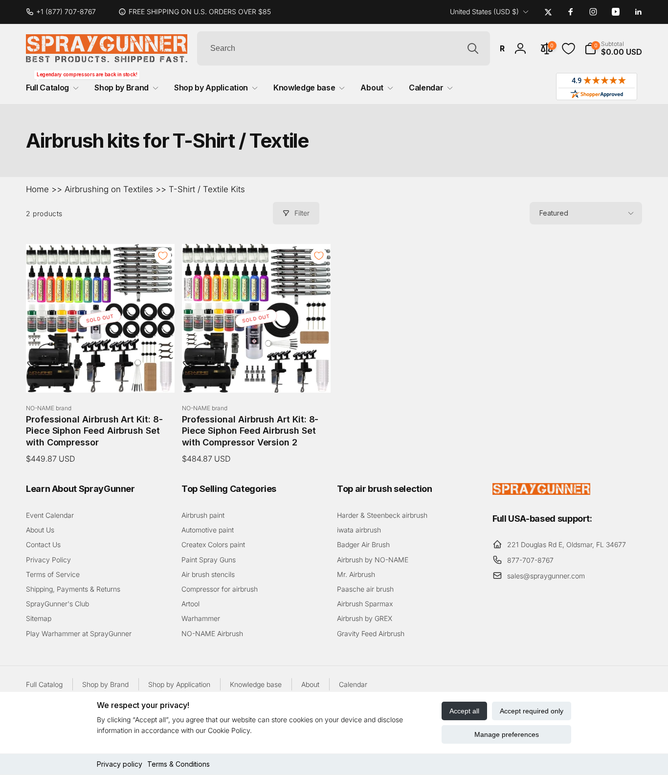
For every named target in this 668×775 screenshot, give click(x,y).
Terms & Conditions (178, 764)
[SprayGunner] (541, 492)
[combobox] (343, 48)
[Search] (473, 48)
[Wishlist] (568, 49)
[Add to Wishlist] (163, 255)
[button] (613, 48)
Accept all (464, 711)
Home (37, 189)
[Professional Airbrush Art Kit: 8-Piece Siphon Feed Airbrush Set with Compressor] (100, 374)
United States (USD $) (484, 11)
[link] (65, 11)
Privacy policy (119, 764)
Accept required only (531, 711)
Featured (553, 213)
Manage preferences (506, 734)
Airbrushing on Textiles (109, 189)
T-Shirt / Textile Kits (207, 189)
